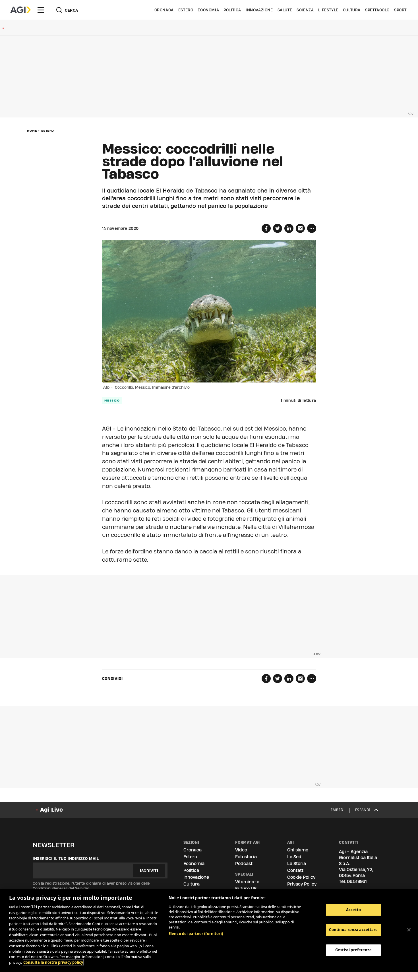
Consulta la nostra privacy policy (53, 962)
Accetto (353, 909)
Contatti (296, 870)
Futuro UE (245, 888)
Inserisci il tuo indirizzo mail (66, 858)
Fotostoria (246, 856)
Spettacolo (377, 10)
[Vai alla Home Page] (20, 10)
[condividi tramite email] (300, 228)
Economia (208, 10)
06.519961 (357, 881)
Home (32, 131)
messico (112, 400)
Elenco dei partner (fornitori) (196, 933)
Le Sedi (295, 856)
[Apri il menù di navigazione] (41, 10)
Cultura (352, 10)
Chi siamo (297, 850)
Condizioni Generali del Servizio (61, 888)
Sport (400, 10)
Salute (285, 10)
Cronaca (164, 10)
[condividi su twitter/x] (277, 228)
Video (241, 850)
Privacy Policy (301, 884)
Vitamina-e (247, 881)
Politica (232, 10)
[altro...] (311, 228)
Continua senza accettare (353, 929)
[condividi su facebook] (266, 228)
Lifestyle (328, 10)
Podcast (244, 863)
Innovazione (259, 10)
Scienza (305, 10)
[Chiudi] (409, 929)
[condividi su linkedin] (288, 228)
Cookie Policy (301, 877)
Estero (185, 10)
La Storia (296, 863)
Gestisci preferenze (353, 949)
